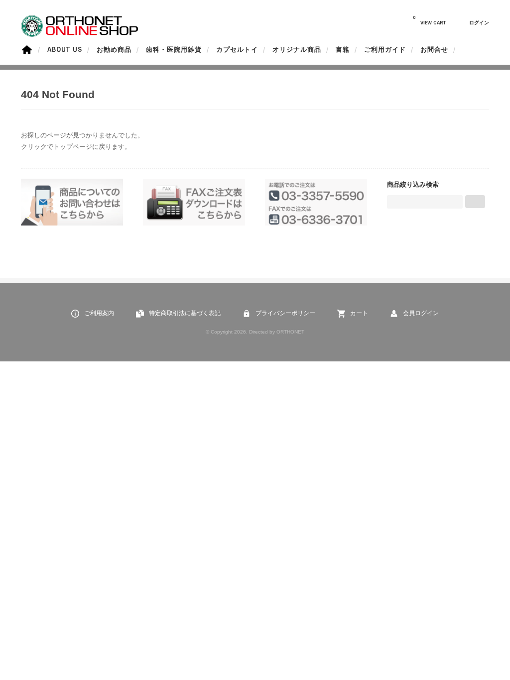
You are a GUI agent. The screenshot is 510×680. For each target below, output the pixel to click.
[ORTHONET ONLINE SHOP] (80, 34)
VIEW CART (429, 20)
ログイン (479, 22)
